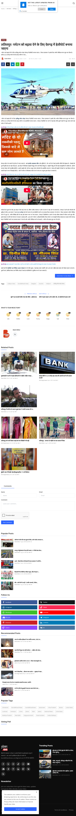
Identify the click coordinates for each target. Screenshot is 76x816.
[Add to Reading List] (73, 64)
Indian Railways (52, 715)
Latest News (69, 707)
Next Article (43, 294)
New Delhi (17, 715)
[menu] (2, 3)
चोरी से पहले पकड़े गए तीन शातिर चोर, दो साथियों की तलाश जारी (54, 297)
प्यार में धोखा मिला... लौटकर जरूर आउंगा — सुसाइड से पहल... (29, 671)
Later (41, 9)
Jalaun (39, 711)
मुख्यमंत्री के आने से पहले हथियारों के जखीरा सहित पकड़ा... (17, 376)
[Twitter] (8, 764)
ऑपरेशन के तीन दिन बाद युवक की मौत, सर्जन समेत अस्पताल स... (29, 539)
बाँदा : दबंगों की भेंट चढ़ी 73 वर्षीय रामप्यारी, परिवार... (26, 582)
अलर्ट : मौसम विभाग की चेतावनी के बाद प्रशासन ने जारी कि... (28, 561)
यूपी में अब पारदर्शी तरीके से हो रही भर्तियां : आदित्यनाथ (24, 297)
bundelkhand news (23, 283)
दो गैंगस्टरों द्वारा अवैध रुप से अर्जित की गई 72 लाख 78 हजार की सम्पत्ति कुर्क (25, 127)
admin (16, 663)
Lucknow (4, 711)
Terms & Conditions (60, 810)
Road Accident (40, 715)
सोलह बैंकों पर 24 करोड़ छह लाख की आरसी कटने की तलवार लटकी (55, 377)
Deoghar (33, 283)
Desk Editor (16, 330)
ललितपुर (15, 9)
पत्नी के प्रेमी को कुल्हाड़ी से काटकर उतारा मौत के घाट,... (27, 688)
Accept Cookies (20, 809)
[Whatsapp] (23, 764)
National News (49, 711)
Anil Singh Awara (43, 380)
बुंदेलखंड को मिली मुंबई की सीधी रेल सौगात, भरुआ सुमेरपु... (63, 751)
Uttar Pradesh (52, 707)
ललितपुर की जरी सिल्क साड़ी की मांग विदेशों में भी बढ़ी (15, 441)
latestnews (42, 707)
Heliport (48, 283)
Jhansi (27, 711)
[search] (73, 3)
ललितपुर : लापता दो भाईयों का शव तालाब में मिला (52, 441)
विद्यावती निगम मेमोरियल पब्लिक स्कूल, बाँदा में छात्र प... (27, 572)
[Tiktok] (18, 764)
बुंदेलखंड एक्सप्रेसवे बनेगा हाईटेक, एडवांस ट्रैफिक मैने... (63, 772)
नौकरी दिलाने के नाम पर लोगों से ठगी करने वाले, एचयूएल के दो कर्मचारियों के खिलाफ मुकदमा (28, 174)
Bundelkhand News (16, 707)
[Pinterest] (13, 769)
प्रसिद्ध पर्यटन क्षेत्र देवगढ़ (59, 283)
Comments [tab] (8, 486)
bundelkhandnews (30, 707)
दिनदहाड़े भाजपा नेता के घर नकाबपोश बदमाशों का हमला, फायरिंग (17, 682)
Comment (4, 500)
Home (3, 9)
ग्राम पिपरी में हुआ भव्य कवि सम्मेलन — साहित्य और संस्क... (28, 650)
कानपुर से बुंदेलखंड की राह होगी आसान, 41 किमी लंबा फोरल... (28, 550)
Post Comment (7, 522)
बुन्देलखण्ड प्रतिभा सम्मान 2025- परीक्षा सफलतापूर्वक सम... (28, 661)
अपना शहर (8, 9)
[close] (36, 792)
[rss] (3, 774)
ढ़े (5, 127)
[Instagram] (13, 764)
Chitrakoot (5, 707)
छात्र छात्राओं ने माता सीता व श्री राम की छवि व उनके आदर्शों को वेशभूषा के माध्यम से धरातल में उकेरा (31, 264)
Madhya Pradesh (7, 715)
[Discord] (3, 769)
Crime (20, 711)
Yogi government (28, 715)
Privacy (71, 810)
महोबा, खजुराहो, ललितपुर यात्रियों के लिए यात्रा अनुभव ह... (62, 761)
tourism (41, 283)
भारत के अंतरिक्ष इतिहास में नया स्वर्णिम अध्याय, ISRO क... (28, 639)
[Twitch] (23, 769)
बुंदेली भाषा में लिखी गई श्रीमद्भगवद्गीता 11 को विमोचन (15, 472)
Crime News (59, 711)
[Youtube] (28, 764)
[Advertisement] (38, 25)
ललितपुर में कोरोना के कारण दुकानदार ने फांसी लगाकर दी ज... (17, 409)
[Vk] (28, 769)
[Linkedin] (18, 769)
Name (3, 492)
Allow (51, 9)
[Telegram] (8, 769)
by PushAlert (24, 11)
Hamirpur (13, 711)
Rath (33, 711)
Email (41, 492)
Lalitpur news (11, 283)
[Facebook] (3, 764)
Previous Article (32, 294)
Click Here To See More (64, 276)
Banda (61, 707)
